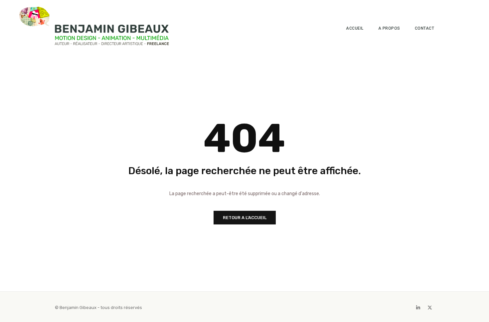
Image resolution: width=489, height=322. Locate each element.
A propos (389, 28)
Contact (424, 28)
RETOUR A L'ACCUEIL (244, 217)
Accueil (355, 28)
